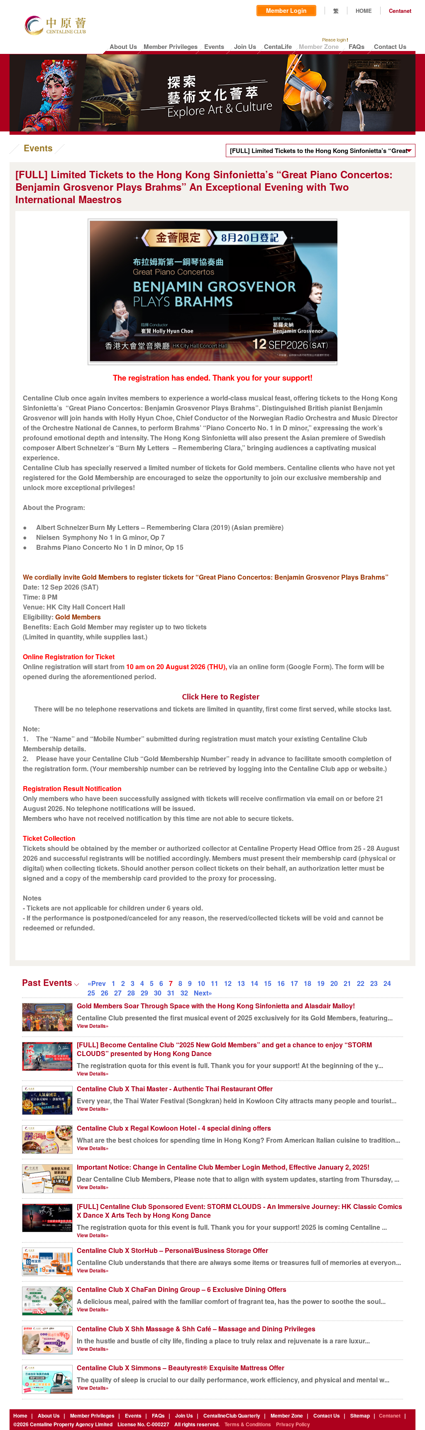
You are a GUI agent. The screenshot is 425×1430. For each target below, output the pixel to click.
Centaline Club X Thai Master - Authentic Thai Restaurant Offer (175, 1088)
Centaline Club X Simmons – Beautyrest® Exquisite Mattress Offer (180, 1367)
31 (171, 993)
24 (387, 983)
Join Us (184, 1415)
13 (241, 983)
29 (144, 993)
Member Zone (287, 1415)
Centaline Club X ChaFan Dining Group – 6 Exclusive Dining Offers (181, 1289)
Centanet (400, 11)
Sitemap (360, 1415)
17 (294, 983)
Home (20, 1415)
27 (118, 993)
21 (347, 983)
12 (228, 983)
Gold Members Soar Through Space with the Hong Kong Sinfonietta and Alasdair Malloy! (216, 1005)
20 (334, 983)
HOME (364, 11)
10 (201, 983)
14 (254, 983)
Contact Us (326, 1415)
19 (321, 983)
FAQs (158, 1415)
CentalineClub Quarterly (231, 1415)
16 (281, 983)
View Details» (93, 1025)
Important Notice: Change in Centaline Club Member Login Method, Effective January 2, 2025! (223, 1167)
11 (214, 983)
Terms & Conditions (248, 1424)
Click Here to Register (220, 697)
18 (307, 983)
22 (360, 983)
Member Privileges (92, 1415)
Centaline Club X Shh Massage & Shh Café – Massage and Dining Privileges (196, 1328)
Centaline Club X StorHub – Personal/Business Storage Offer (172, 1250)
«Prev (97, 983)
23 (374, 983)
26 (104, 993)
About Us (49, 1415)
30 (157, 993)
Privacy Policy (293, 1424)
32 (184, 993)
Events (133, 1415)
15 (267, 983)
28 (131, 993)
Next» (203, 993)
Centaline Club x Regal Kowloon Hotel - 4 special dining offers (174, 1128)
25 (91, 993)
